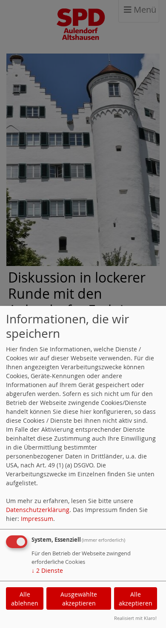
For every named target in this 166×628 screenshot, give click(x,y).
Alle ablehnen (24, 598)
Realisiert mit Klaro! (135, 618)
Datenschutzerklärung (37, 510)
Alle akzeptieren (135, 598)
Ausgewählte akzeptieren (78, 598)
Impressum (37, 519)
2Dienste (47, 570)
